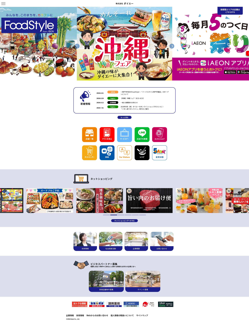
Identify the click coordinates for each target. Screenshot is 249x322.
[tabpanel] (149, 200)
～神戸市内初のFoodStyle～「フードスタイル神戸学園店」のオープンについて (145, 93)
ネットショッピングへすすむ (124, 220)
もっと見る (124, 117)
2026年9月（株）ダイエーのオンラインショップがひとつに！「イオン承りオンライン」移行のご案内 (142, 107)
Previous (77, 46)
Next (171, 46)
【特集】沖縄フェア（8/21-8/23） (133, 98)
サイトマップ (142, 315)
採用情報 (80, 315)
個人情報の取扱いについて (122, 315)
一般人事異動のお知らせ (129, 102)
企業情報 (70, 315)
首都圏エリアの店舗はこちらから (230, 10)
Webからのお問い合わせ (97, 315)
